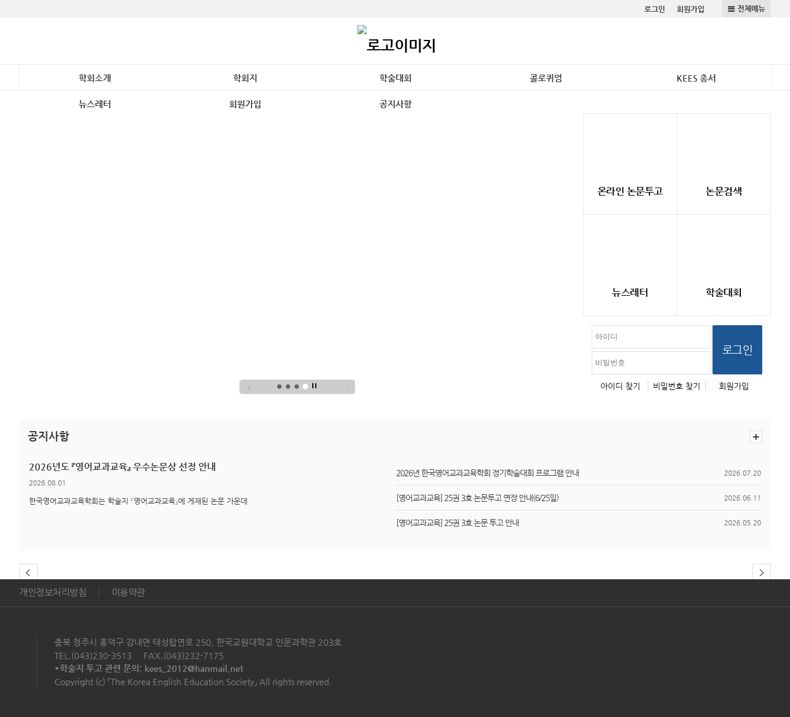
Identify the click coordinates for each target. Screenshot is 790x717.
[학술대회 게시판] (724, 248)
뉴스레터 (95, 104)
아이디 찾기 (620, 386)
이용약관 (128, 592)
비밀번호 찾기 (676, 386)
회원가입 (690, 9)
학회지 (245, 78)
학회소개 (95, 78)
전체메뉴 (751, 8)
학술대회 (395, 78)
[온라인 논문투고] (630, 146)
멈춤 (314, 386)
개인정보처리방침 (52, 592)
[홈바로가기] (396, 40)
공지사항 (395, 104)
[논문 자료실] (724, 146)
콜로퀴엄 (546, 78)
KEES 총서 (696, 78)
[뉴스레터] (630, 248)
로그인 (654, 9)
